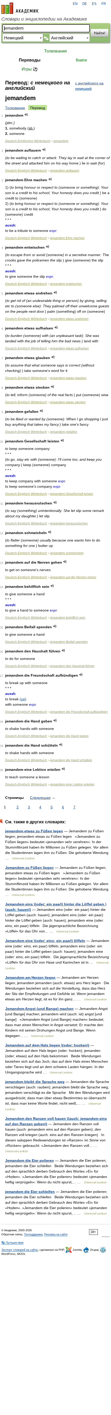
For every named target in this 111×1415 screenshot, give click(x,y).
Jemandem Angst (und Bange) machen (39, 1009)
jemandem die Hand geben (69, 736)
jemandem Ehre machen (67, 238)
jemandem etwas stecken (68, 402)
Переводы (30, 60)
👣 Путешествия (12, 1242)
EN (75, 4)
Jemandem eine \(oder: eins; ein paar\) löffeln (45, 941)
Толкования (55, 51)
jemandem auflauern (64, 170)
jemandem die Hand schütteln (71, 760)
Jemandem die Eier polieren (29, 1160)
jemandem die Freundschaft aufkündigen (79, 712)
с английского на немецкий (89, 86)
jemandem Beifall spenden (69, 642)
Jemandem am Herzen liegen (30, 977)
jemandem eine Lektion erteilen (72, 784)
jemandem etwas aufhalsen (69, 348)
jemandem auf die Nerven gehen (73, 577)
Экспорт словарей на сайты (19, 1249)
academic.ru (19, 8)
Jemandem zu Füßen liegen (29, 868)
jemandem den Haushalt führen (72, 666)
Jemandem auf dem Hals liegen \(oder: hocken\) (47, 1045)
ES (94, 4)
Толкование (15, 108)
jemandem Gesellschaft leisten (71, 494)
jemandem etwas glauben (68, 378)
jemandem (60, 141)
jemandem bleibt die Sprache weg (35, 1082)
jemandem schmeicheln (67, 553)
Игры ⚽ (30, 69)
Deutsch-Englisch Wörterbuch (26, 170)
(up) (23, 699)
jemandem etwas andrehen (69, 319)
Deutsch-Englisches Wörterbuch (27, 141)
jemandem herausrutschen (69, 523)
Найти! (99, 33)
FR (103, 4)
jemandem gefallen (63, 432)
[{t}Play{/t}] (26, 115)
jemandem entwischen (66, 284)
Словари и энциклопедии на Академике (44, 19)
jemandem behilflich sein (67, 617)
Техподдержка (33, 1234)
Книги (81, 60)
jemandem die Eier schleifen (30, 1192)
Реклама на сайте (56, 1234)
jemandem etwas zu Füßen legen (34, 831)
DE (84, 4)
